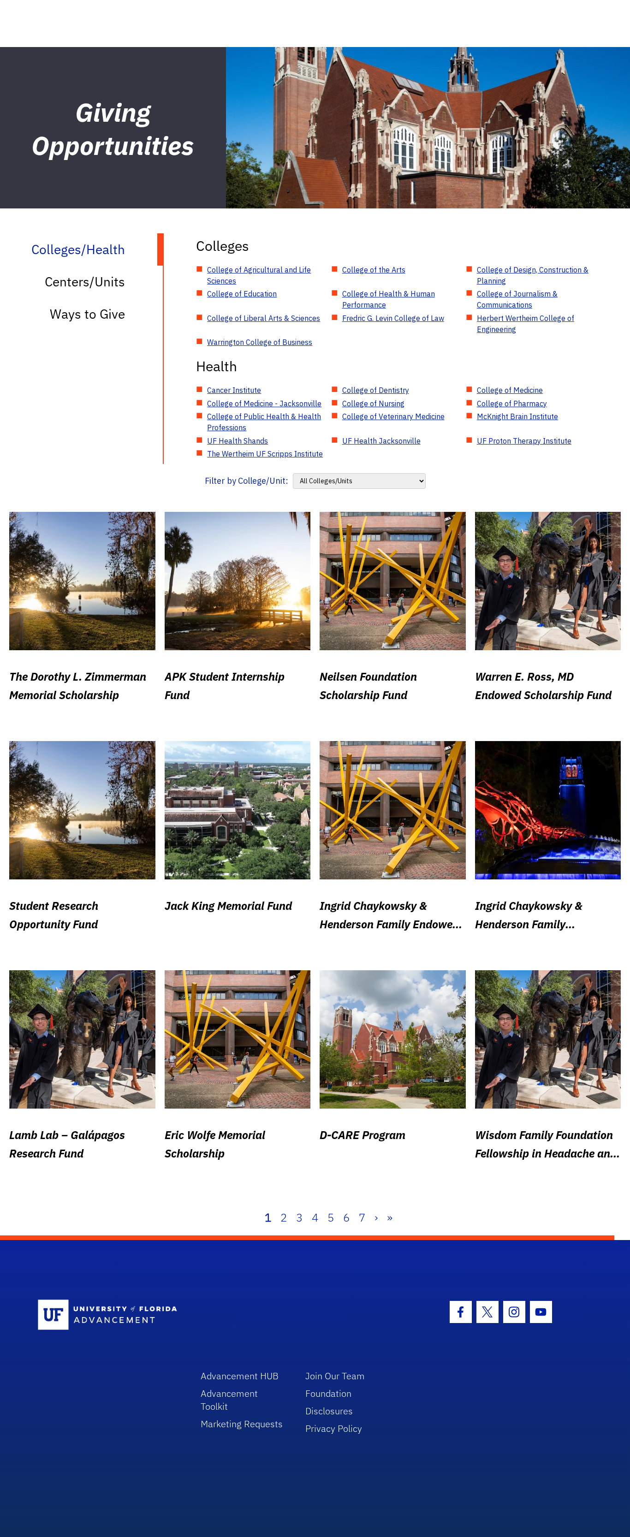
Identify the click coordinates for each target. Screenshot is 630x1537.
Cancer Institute (234, 390)
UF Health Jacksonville (381, 440)
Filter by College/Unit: (246, 480)
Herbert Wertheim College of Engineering (525, 324)
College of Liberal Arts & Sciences (263, 318)
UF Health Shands (237, 440)
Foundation (328, 1393)
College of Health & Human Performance (388, 299)
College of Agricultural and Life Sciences (259, 275)
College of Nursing (373, 403)
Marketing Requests (242, 1424)
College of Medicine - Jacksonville (264, 403)
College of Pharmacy (512, 403)
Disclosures (329, 1411)
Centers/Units (85, 281)
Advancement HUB (240, 1376)
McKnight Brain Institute (517, 416)
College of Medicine (510, 390)
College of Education (242, 293)
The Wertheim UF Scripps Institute (265, 453)
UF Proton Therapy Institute (524, 440)
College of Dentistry (375, 390)
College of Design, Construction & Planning (532, 275)
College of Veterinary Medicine (393, 416)
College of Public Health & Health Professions (264, 422)
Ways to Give (87, 313)
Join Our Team (335, 1376)
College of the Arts (373, 269)
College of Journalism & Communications (517, 299)
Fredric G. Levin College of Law (393, 318)
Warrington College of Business (259, 342)
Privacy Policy (333, 1428)
